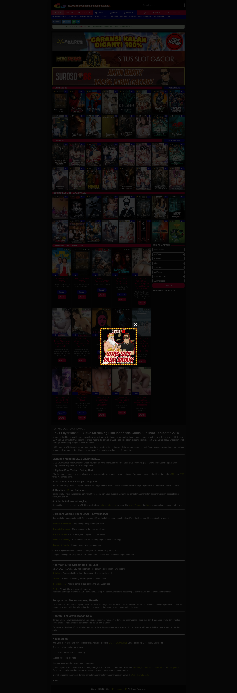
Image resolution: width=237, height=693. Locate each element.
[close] (135, 324)
